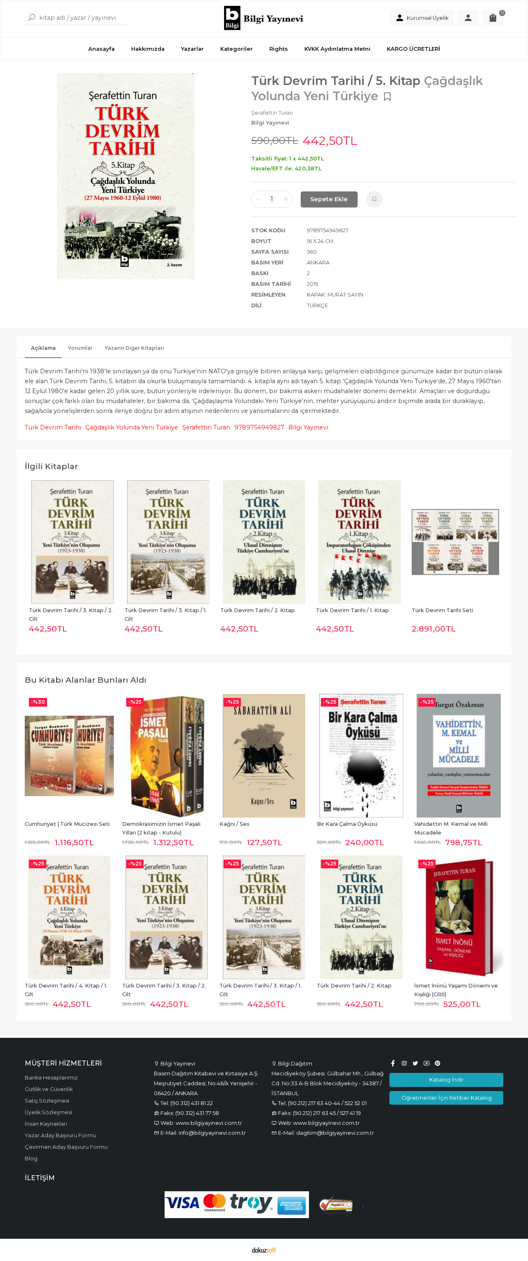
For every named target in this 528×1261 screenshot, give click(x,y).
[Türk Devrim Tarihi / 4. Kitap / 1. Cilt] (69, 917)
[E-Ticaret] (264, 1250)
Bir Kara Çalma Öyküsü (347, 824)
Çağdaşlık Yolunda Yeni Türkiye (131, 427)
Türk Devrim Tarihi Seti (346, 610)
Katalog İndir (446, 1079)
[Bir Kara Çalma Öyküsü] (361, 756)
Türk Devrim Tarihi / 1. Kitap (256, 610)
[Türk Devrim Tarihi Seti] (359, 542)
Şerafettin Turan (206, 427)
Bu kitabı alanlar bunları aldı (85, 680)
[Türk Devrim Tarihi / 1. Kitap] (264, 542)
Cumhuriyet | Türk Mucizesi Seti (67, 824)
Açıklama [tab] (43, 348)
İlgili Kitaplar (51, 466)
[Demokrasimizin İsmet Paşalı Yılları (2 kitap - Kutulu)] (166, 756)
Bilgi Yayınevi (308, 427)
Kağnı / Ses (234, 824)
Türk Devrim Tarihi (53, 427)
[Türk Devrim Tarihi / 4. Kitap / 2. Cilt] (455, 542)
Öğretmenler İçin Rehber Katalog (446, 1097)
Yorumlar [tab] (80, 348)
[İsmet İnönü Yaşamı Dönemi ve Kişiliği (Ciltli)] (458, 917)
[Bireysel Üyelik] (468, 18)
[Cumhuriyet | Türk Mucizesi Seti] (69, 756)
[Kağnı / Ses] (264, 756)
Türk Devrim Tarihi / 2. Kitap (162, 610)
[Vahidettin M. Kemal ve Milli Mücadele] (458, 756)
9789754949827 (259, 427)
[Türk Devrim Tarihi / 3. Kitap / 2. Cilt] (166, 917)
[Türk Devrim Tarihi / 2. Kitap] (168, 542)
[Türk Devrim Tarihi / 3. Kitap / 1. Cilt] (72, 542)
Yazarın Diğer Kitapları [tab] (134, 348)
